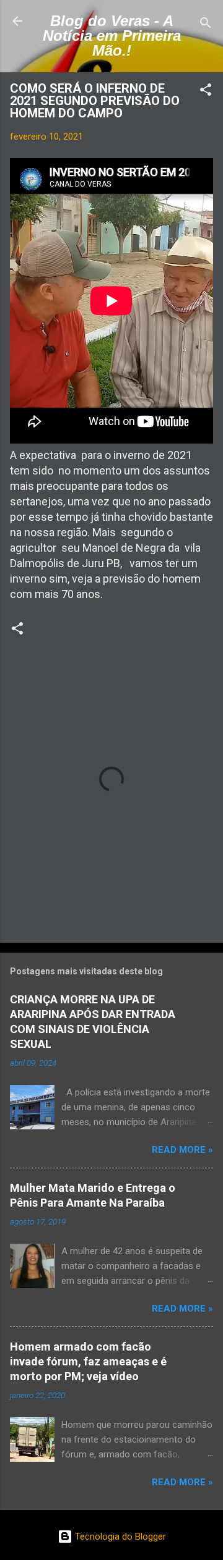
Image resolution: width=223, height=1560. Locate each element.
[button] (205, 91)
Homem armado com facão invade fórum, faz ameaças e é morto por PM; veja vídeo (88, 1361)
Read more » (182, 1149)
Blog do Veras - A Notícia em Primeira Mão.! (112, 35)
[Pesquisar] (205, 25)
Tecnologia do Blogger (119, 1536)
